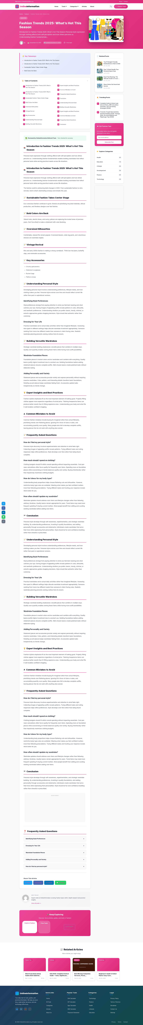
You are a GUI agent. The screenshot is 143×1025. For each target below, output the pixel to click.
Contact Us (113, 1009)
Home (56, 6)
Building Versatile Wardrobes (33, 124)
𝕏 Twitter (28, 882)
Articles (84, 6)
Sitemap (112, 1012)
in (3, 512)
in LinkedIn (49, 882)
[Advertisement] (55, 808)
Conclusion (62, 98)
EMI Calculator (72, 998)
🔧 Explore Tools (121, 6)
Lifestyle (91, 1009)
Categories (74, 6)
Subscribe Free (109, 142)
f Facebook (38, 882)
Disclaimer (113, 1005)
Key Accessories (29, 115)
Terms (119, 1022)
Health (91, 1005)
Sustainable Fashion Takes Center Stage (36, 98)
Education (92, 1012)
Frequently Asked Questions (67, 94)
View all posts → (36, 903)
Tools (64, 6)
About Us (49, 1012)
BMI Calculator (72, 1009)
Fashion (27, 14)
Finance (91, 1002)
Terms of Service (115, 1002)
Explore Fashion (30, 923)
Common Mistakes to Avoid (66, 89)
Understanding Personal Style (33, 119)
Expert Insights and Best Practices (68, 85)
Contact (126, 1)
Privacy (114, 1022)
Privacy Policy (114, 998)
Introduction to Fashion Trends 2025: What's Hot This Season (37, 86)
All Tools (48, 1002)
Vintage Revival (29, 111)
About (120, 1)
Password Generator (73, 1012)
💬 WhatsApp (60, 882)
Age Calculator (72, 1005)
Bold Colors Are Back (30, 102)
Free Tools (44, 923)
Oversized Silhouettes (31, 106)
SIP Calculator (72, 1002)
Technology (92, 998)
